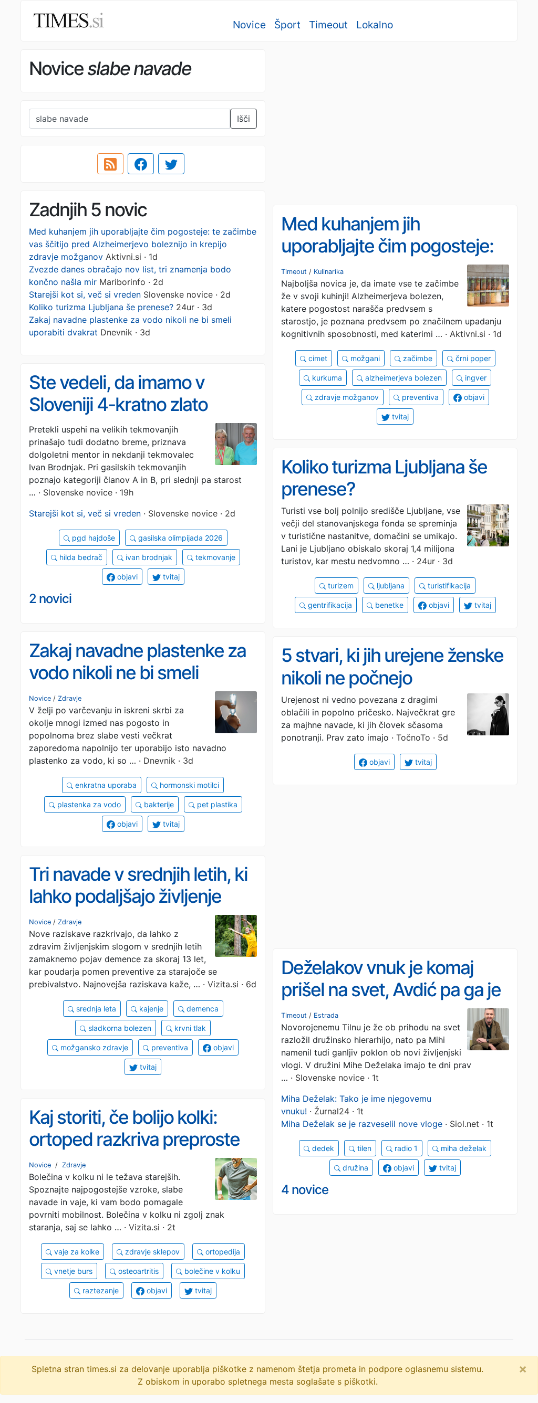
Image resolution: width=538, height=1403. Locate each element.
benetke (388, 604)
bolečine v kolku (211, 1271)
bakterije (158, 804)
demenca (201, 1008)
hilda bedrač (79, 557)
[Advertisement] (395, 123)
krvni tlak (189, 1028)
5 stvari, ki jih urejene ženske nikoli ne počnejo (392, 666)
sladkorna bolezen (118, 1028)
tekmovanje (214, 557)
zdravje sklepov (151, 1251)
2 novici (50, 598)
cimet (316, 358)
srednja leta (95, 1008)
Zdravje (69, 698)
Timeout (328, 24)
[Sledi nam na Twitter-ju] (171, 163)
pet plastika (216, 804)
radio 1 (405, 1148)
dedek (322, 1148)
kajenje (150, 1008)
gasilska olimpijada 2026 (179, 537)
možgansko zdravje (93, 1047)
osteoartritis (137, 1271)
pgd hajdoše (92, 537)
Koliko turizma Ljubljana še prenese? (101, 307)
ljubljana (390, 585)
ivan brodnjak (147, 557)
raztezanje (99, 1290)
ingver (475, 377)
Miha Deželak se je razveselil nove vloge (361, 1124)
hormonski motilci (188, 784)
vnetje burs (72, 1271)
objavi (473, 397)
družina (354, 1167)
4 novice (304, 1189)
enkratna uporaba (105, 784)
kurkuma (326, 377)
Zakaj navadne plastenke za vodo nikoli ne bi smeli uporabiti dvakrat (137, 672)
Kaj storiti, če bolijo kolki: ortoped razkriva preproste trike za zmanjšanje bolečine (139, 1139)
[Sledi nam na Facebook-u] (141, 163)
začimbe (416, 358)
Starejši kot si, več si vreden (85, 294)
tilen (363, 1148)
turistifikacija (448, 585)
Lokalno (374, 24)
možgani (364, 358)
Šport (287, 24)
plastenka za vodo (88, 804)
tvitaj (399, 416)
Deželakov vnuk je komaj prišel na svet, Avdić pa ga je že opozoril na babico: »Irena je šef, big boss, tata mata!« (391, 1001)
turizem (340, 585)
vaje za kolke (75, 1251)
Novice (249, 24)
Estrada (326, 1015)
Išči (243, 118)
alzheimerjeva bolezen (402, 377)
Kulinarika (329, 272)
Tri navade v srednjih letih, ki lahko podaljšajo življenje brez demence (138, 896)
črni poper (472, 358)
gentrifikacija (329, 604)
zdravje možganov (346, 397)
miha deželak (463, 1148)
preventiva (419, 397)
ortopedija (221, 1251)
